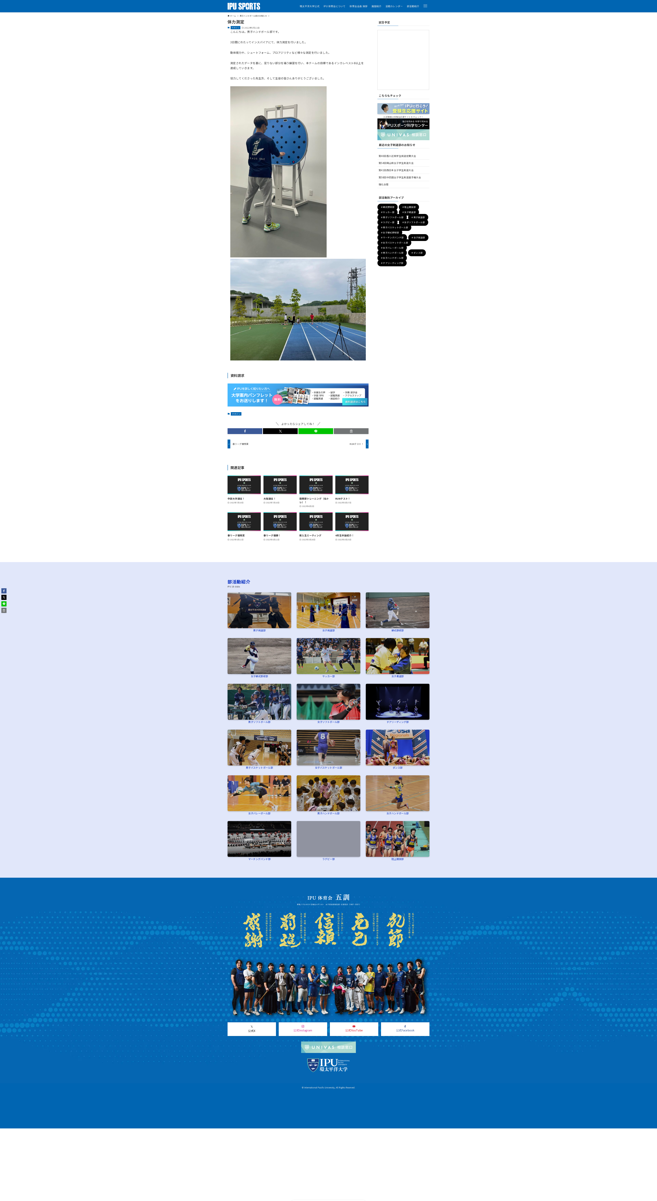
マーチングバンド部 (259, 859)
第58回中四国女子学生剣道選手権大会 (400, 177)
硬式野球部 (397, 630)
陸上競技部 (397, 859)
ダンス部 (398, 767)
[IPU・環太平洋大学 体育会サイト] (244, 6)
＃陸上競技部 (409, 207)
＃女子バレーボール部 (392, 247)
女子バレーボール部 (259, 813)
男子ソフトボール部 (259, 722)
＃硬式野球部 (387, 207)
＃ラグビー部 (387, 222)
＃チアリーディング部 (392, 263)
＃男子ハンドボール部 (392, 253)
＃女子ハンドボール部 (392, 257)
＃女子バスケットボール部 (394, 242)
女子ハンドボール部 (398, 813)
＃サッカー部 (387, 212)
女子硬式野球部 (259, 676)
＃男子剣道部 (418, 217)
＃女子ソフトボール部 (413, 222)
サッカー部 (328, 676)
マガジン (235, 27)
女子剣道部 (328, 630)
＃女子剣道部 (418, 237)
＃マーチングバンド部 (392, 237)
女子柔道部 (397, 676)
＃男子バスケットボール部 (394, 227)
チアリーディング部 (398, 722)
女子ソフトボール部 (328, 722)
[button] (425, 6)
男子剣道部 (259, 630)
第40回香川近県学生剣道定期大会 (397, 156)
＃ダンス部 (417, 253)
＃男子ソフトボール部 (392, 217)
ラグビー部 (328, 859)
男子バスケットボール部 (259, 767)
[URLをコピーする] (351, 431)
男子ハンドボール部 (328, 813)
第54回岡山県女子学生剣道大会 (396, 163)
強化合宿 (384, 184)
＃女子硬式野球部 (390, 232)
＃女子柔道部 (409, 212)
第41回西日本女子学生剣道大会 (396, 170)
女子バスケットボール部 (328, 767)
